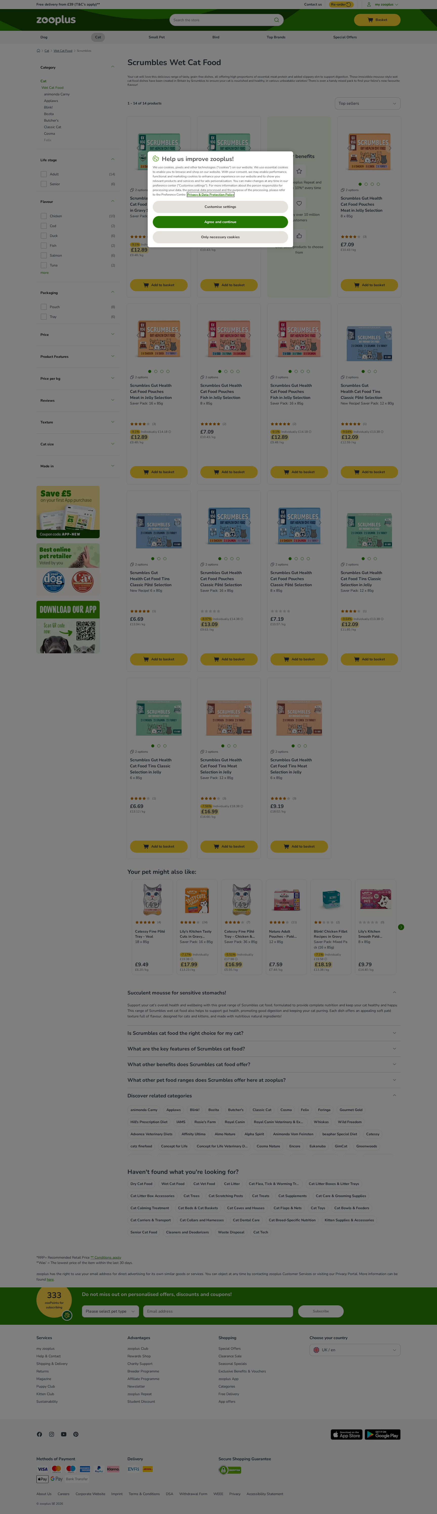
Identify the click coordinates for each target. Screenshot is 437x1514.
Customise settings (220, 206)
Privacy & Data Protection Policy (210, 195)
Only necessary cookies (220, 237)
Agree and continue (220, 222)
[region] (220, 199)
